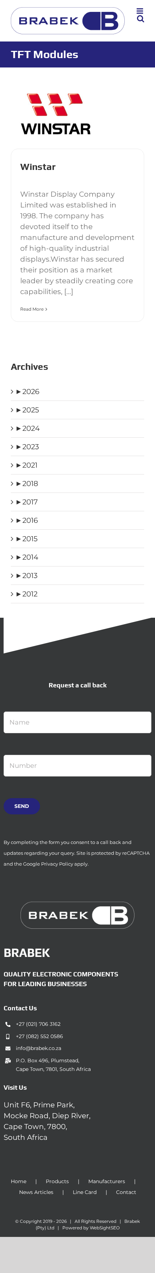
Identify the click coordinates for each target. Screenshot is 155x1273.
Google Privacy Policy (48, 864)
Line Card (85, 1192)
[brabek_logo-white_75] (77, 905)
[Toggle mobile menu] (140, 11)
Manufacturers (106, 1181)
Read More (32, 309)
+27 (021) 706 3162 (38, 1024)
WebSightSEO (105, 1227)
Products (57, 1181)
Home (18, 1181)
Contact (126, 1192)
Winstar (38, 166)
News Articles (36, 1192)
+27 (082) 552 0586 (39, 1036)
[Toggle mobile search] (140, 18)
